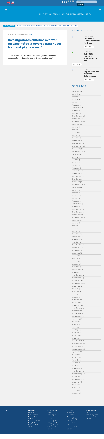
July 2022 (75, 223)
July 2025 (75, 127)
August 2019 (76, 319)
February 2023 (76, 204)
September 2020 (77, 283)
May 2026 (75, 99)
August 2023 (76, 187)
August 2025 (76, 124)
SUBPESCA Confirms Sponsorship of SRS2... (85, 59)
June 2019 (75, 324)
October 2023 (76, 182)
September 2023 (77, 184)
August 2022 (76, 220)
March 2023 (75, 201)
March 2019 (75, 332)
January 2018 (76, 368)
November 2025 (77, 116)
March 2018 (75, 365)
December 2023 (77, 176)
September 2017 (77, 379)
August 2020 (76, 286)
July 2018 (75, 354)
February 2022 (76, 236)
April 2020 (75, 297)
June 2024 (75, 160)
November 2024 (77, 146)
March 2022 (75, 234)
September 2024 (77, 151)
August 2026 (76, 91)
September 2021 (77, 250)
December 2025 (77, 113)
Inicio (6, 25)
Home (39, 14)
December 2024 (77, 143)
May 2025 (75, 132)
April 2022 (75, 231)
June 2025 (75, 130)
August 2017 (76, 382)
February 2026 (76, 108)
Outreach (81, 14)
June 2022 (75, 226)
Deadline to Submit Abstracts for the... (92, 42)
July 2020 (75, 289)
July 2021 (75, 256)
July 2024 (75, 157)
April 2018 (75, 363)
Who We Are (47, 14)
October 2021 (76, 247)
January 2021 (76, 272)
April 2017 (75, 393)
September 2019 (77, 316)
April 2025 (75, 135)
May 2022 (75, 228)
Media (12, 25)
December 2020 (77, 275)
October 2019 (76, 313)
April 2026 (75, 102)
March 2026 (76, 105)
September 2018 (77, 349)
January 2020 (76, 305)
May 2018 (75, 360)
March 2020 (76, 300)
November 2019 (77, 311)
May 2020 (75, 294)
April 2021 (75, 264)
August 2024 (76, 154)
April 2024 (75, 165)
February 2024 (76, 171)
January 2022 (76, 239)
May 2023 (75, 195)
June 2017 (75, 387)
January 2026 (76, 110)
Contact (89, 14)
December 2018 (77, 341)
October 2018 (76, 346)
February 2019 (76, 335)
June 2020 (75, 291)
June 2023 (75, 193)
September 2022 (77, 217)
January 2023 (76, 206)
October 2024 (76, 149)
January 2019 (76, 338)
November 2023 (77, 179)
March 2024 (75, 168)
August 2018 (76, 352)
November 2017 (77, 374)
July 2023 (75, 190)
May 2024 (75, 162)
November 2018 (77, 343)
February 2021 (76, 269)
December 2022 (77, 209)
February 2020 (76, 302)
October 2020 (76, 280)
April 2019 (75, 330)
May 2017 (75, 390)
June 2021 (75, 258)
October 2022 (76, 215)
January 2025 (76, 140)
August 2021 (76, 253)
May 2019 (75, 327)
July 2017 (75, 385)
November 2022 (77, 212)
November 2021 (77, 245)
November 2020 (77, 278)
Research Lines (59, 14)
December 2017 (77, 371)
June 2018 (75, 357)
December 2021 (77, 242)
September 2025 (77, 121)
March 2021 (75, 267)
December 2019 (77, 308)
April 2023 (75, 198)
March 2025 (75, 138)
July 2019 (75, 321)
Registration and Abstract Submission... (91, 75)
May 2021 (75, 261)
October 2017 (76, 376)
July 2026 (75, 94)
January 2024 (76, 173)
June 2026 (75, 97)
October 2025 (76, 119)
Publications (71, 14)
